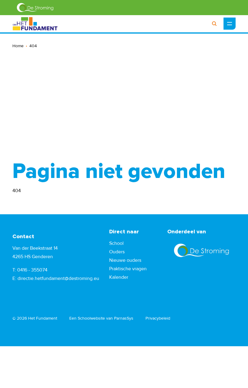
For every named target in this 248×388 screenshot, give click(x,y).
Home (18, 45)
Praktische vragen (128, 269)
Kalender (118, 277)
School (116, 243)
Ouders (117, 252)
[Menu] (230, 24)
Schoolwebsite (91, 318)
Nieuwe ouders (125, 260)
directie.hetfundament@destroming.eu (58, 278)
